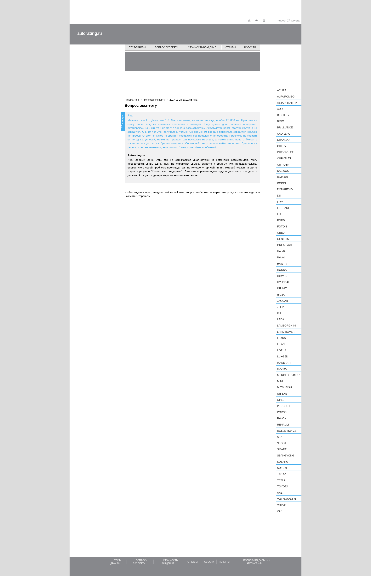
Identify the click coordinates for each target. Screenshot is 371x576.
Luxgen (282, 356)
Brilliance (285, 127)
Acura (281, 90)
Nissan (282, 393)
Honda (282, 269)
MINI (280, 381)
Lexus (281, 337)
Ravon (281, 418)
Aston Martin (287, 102)
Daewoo (283, 170)
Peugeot (283, 406)
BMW (280, 121)
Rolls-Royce (286, 430)
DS (279, 195)
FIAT (280, 214)
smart (282, 449)
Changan (283, 139)
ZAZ (279, 511)
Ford (281, 220)
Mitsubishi (285, 387)
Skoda (281, 443)
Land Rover (285, 331)
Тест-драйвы (137, 47)
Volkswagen (286, 498)
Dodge (282, 183)
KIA (279, 313)
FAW (280, 201)
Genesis (283, 238)
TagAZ (281, 474)
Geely (281, 232)
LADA (280, 319)
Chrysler (284, 158)
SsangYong (285, 455)
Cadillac (283, 133)
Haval (281, 257)
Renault (283, 424)
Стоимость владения (202, 47)
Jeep (280, 307)
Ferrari (283, 207)
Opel (280, 399)
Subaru (282, 461)
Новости (250, 47)
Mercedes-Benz (288, 375)
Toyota (282, 486)
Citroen (283, 164)
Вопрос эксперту (166, 47)
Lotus (281, 350)
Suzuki (282, 467)
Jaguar (282, 300)
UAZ (280, 492)
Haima (281, 251)
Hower (282, 276)
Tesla (281, 480)
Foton (282, 226)
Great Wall (285, 245)
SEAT (280, 436)
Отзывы (230, 47)
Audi (280, 108)
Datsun (282, 177)
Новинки (225, 562)
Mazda (282, 368)
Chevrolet (285, 152)
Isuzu (281, 294)
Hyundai (283, 282)
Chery (281, 146)
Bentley (283, 115)
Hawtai (282, 263)
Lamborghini (286, 325)
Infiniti (282, 288)
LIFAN (281, 344)
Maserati (284, 362)
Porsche (283, 412)
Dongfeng (285, 189)
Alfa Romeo (285, 96)
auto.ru (89, 33)
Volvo (281, 505)
